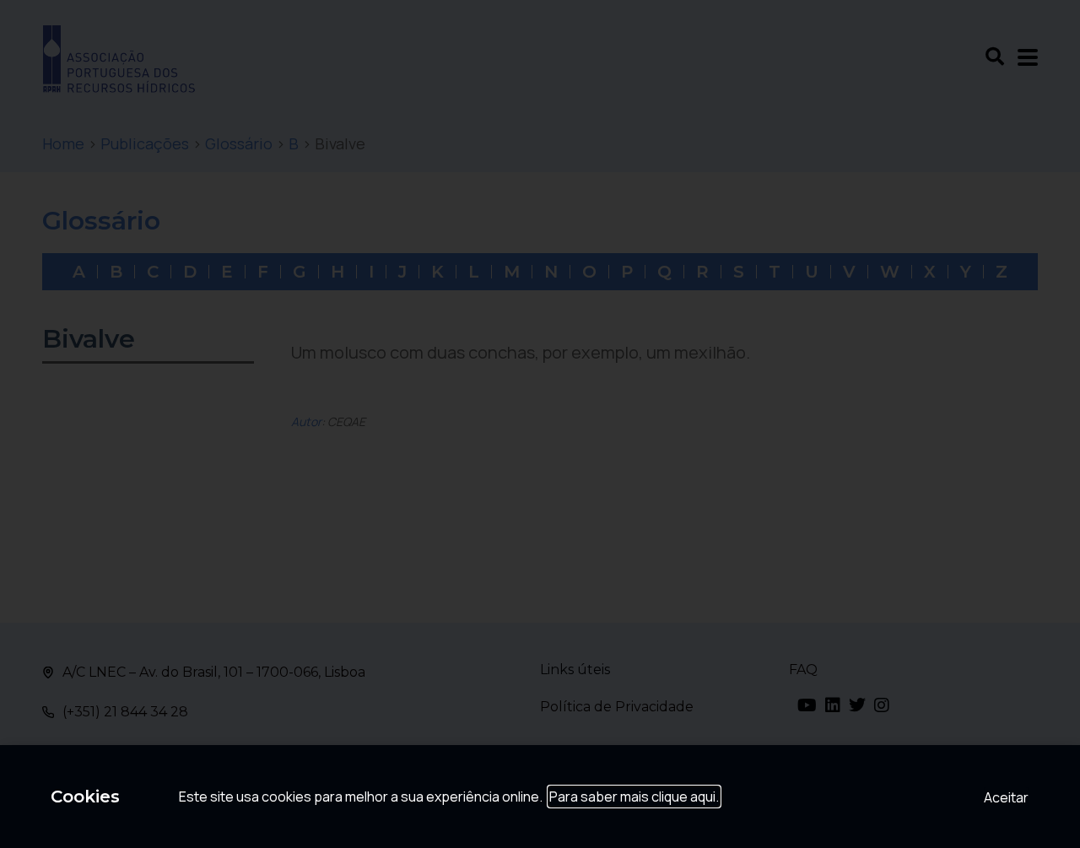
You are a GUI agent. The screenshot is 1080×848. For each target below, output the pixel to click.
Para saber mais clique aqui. (634, 796)
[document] (540, 424)
